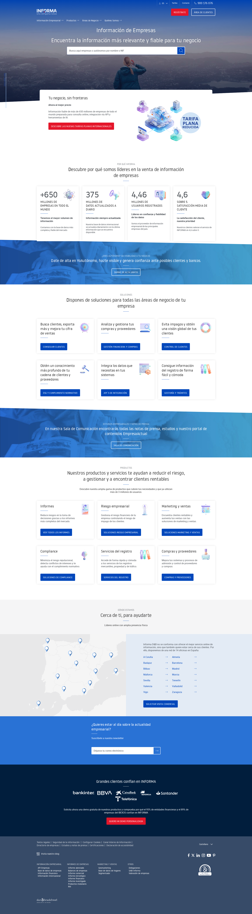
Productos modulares (77, 884)
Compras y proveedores (177, 577)
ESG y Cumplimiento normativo (60, 392)
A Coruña (148, 657)
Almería (176, 657)
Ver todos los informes (56, 532)
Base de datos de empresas (49, 870)
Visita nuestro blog (50, 853)
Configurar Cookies (92, 842)
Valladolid (177, 686)
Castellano (203, 844)
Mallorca (147, 674)
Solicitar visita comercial (160, 704)
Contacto (185, 3)
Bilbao (146, 668)
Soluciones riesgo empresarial (121, 532)
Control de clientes (175, 346)
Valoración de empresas (139, 873)
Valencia (147, 686)
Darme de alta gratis (126, 272)
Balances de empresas (77, 870)
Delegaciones (134, 868)
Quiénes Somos (112, 20)
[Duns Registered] (205, 870)
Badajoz (147, 662)
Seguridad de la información (66, 842)
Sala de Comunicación (126, 445)
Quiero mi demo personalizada (126, 821)
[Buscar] (181, 50)
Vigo (145, 692)
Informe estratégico (76, 876)
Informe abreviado (76, 868)
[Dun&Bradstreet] (47, 900)
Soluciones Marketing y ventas (182, 532)
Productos (71, 20)
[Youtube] (209, 855)
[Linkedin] (198, 855)
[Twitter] (193, 855)
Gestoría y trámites (175, 392)
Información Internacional (49, 876)
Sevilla (146, 680)
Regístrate (180, 12)
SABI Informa (134, 870)
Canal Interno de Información (117, 842)
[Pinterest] (214, 855)
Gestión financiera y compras (121, 346)
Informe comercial (76, 873)
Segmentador (104, 873)
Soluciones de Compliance (57, 577)
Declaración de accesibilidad (119, 845)
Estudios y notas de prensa (74, 845)
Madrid (175, 668)
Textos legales (43, 842)
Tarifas (174, 3)
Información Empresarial (49, 20)
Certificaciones (97, 845)
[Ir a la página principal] (48, 12)
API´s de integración (115, 392)
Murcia (175, 674)
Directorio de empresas (48, 845)
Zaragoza (177, 692)
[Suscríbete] (157, 750)
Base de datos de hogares (109, 870)
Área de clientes (203, 12)
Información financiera (47, 873)
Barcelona (177, 662)
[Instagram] (203, 855)
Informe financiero (76, 878)
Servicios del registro (116, 577)
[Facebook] (189, 855)
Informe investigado (77, 881)
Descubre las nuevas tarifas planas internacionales (81, 126)
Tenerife (176, 680)
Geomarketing (104, 868)
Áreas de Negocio (90, 20)
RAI (69, 886)
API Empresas (44, 868)
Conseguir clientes (54, 346)
